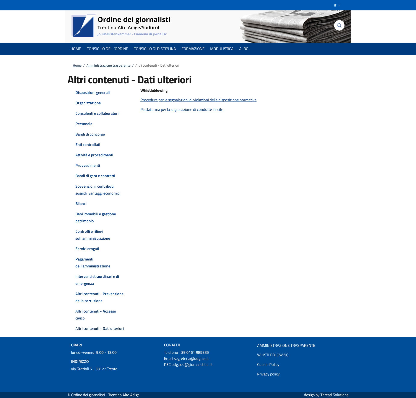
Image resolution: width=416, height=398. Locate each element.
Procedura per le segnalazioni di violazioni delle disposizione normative (198, 100)
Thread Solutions (334, 395)
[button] (337, 5)
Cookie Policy (268, 364)
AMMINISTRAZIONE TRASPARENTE (286, 345)
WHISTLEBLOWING (273, 355)
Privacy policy (268, 374)
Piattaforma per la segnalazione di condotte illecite (181, 109)
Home (77, 65)
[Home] (121, 25)
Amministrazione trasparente (108, 65)
